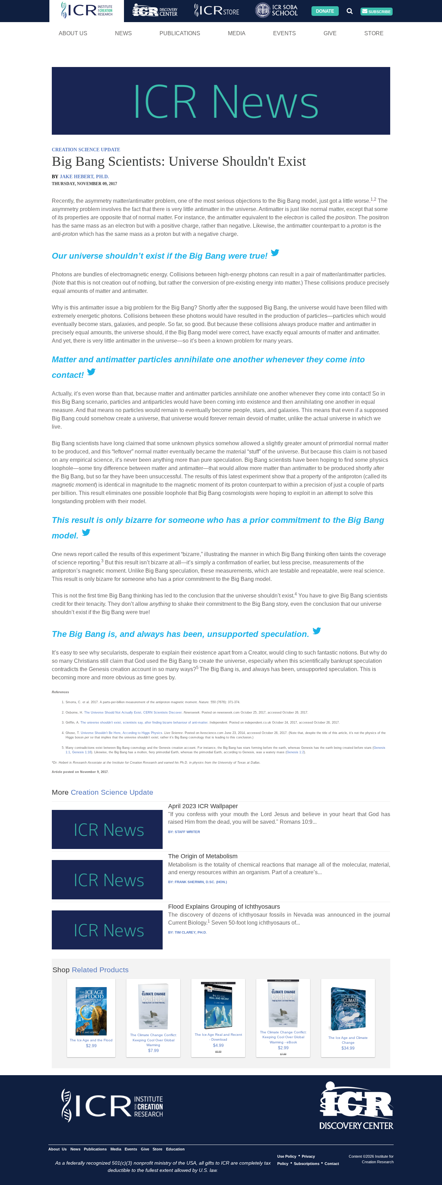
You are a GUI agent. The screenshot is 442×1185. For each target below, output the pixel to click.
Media (237, 33)
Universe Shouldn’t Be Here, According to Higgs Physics (121, 733)
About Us (73, 33)
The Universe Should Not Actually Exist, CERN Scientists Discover (133, 712)
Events (284, 33)
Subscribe (379, 11)
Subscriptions (306, 1163)
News (123, 33)
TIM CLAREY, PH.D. (191, 932)
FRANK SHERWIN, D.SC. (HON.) (201, 882)
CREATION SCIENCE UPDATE (86, 149)
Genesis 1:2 (295, 752)
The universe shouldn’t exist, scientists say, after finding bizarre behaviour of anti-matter (144, 722)
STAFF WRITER (187, 832)
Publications (180, 33)
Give (330, 33)
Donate (325, 10)
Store (374, 33)
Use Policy (286, 1156)
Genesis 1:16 (81, 752)
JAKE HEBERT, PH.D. (84, 176)
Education (175, 1149)
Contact (332, 1163)
